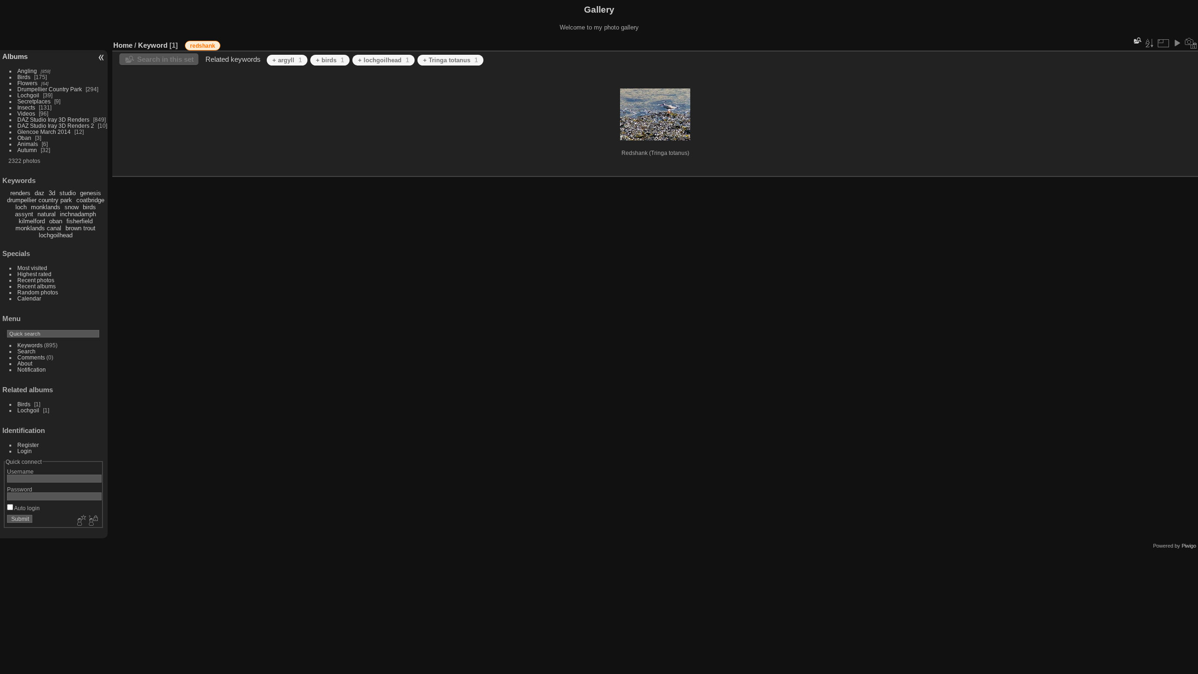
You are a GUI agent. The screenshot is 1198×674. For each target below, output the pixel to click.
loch (21, 207)
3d (52, 193)
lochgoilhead (56, 235)
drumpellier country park (39, 200)
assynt (24, 214)
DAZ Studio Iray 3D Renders (53, 120)
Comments (31, 357)
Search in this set (165, 59)
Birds (23, 77)
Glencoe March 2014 (44, 132)
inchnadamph (78, 214)
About (24, 363)
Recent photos (35, 280)
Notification (31, 369)
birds (89, 207)
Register (28, 445)
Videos (26, 113)
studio (67, 193)
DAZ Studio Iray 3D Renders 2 (55, 126)
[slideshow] (1177, 43)
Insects (26, 107)
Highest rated (34, 274)
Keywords (30, 345)
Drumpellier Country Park (49, 89)
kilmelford (32, 221)
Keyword (153, 45)
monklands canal (38, 228)
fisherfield (79, 221)
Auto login (26, 508)
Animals (27, 144)
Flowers (27, 83)
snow (72, 207)
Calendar (29, 298)
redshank (202, 46)
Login (24, 451)
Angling (27, 71)
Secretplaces (34, 101)
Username (20, 472)
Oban (24, 138)
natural (46, 214)
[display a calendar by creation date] (1191, 43)
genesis (90, 193)
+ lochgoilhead (383, 60)
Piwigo (1189, 546)
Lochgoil (28, 95)
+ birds (330, 60)
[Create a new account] (80, 521)
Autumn (27, 150)
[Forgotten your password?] (93, 521)
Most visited (32, 268)
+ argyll (287, 60)
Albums (15, 56)
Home (122, 45)
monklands (45, 207)
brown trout (80, 228)
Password (19, 489)
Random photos (37, 292)
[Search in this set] (1136, 40)
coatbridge (90, 200)
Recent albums (36, 286)
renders (20, 193)
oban (55, 221)
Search (26, 351)
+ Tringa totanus (450, 60)
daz (39, 193)
